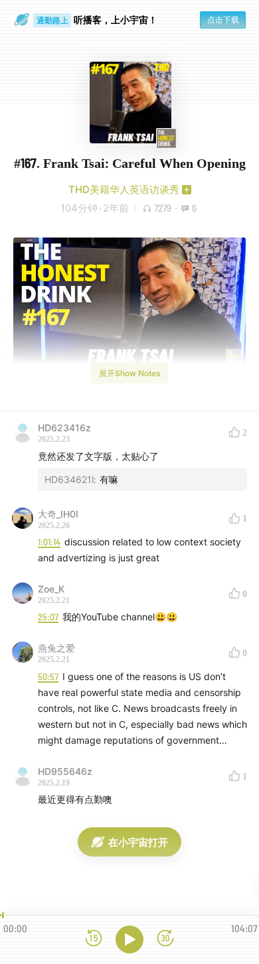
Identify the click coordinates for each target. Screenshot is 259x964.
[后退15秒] (93, 939)
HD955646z (65, 771)
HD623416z (64, 427)
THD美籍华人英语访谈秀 (123, 189)
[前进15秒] (165, 939)
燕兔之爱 (56, 648)
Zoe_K (51, 588)
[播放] (129, 939)
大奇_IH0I (58, 513)
